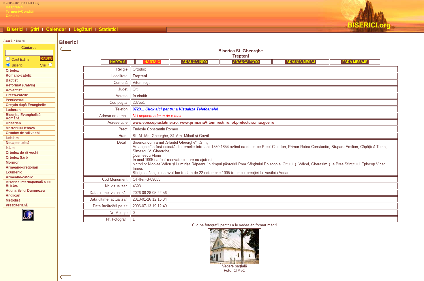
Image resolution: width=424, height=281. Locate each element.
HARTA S (117, 62)
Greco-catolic (17, 95)
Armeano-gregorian (22, 167)
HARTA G (152, 62)
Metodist (13, 200)
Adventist (14, 90)
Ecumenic (14, 172)
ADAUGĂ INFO (194, 62)
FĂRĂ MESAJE (355, 62)
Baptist (12, 80)
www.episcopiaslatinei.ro (155, 122)
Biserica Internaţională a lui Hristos (28, 183)
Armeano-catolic (19, 177)
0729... (175, 109)
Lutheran (13, 110)
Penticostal (15, 100)
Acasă (7, 40)
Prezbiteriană (17, 205)
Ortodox (12, 70)
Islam (10, 147)
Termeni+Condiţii (19, 12)
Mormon (12, 162)
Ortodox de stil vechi (23, 133)
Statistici (108, 29)
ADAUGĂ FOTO (246, 62)
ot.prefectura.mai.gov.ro (253, 122)
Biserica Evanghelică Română (23, 116)
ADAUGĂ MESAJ (301, 62)
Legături (83, 29)
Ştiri (34, 29)
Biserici (15, 29)
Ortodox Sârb (17, 157)
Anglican (13, 195)
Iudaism (12, 138)
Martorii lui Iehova (20, 128)
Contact (12, 16)
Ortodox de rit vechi (22, 152)
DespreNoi (14, 7)
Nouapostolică (17, 143)
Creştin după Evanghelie (26, 105)
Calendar (56, 29)
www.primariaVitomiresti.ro (204, 122)
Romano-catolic (19, 75)
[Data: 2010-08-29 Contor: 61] (234, 262)
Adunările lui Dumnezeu (25, 190)
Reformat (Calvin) (20, 85)
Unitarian (13, 123)
